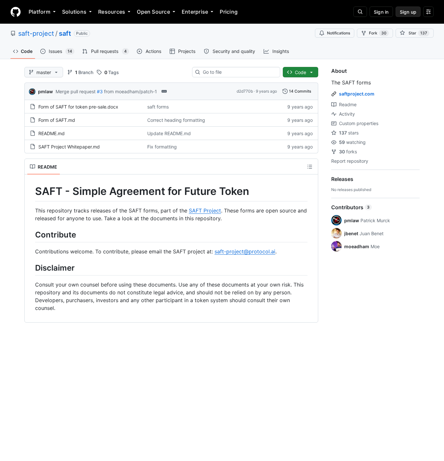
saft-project (36, 33)
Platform (39, 11)
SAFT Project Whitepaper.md (69, 146)
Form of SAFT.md (56, 120)
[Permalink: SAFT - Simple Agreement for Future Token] (30, 191)
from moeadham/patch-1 (130, 91)
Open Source (153, 11)
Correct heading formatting (176, 120)
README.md (51, 133)
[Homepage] (15, 11)
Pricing (229, 11)
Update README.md (169, 133)
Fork (377, 33)
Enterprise (195, 11)
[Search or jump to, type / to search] (360, 11)
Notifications (338, 33)
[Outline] (309, 166)
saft (65, 33)
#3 (100, 91)
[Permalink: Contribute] (30, 234)
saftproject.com (356, 93)
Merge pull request (76, 91)
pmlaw (45, 91)
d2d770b (245, 91)
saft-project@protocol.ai (245, 251)
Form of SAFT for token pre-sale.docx (78, 106)
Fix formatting (162, 146)
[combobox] (239, 72)
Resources (111, 11)
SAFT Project (205, 210)
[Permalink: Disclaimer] (30, 267)
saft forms (158, 106)
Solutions (74, 11)
